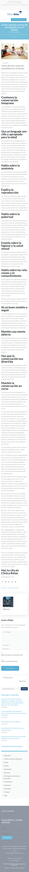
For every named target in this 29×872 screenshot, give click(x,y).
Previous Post (8, 677)
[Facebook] (9, 8)
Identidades (8, 769)
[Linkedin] (3, 8)
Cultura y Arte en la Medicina (13, 759)
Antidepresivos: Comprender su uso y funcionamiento (13, 729)
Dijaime (5, 587)
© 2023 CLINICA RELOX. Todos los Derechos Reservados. (14, 864)
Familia (17, 32)
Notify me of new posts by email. (9, 661)
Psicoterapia (8, 782)
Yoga (5, 795)
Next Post (22, 681)
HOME (11, 32)
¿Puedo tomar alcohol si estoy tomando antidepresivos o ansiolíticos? (13, 737)
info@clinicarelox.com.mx (9, 4)
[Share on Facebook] (2, 581)
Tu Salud (6, 792)
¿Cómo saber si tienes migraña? (11, 722)
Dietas (6, 762)
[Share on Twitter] (5, 581)
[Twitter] (6, 8)
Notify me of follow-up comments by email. (12, 655)
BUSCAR (24, 688)
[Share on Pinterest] (15, 581)
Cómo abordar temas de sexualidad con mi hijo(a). (13, 67)
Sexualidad (15, 587)
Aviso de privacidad (8, 811)
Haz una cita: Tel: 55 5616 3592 (21, 4)
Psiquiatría (7, 785)
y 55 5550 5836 (14, 860)
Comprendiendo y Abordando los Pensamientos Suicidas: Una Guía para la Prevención (14, 713)
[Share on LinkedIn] (12, 581)
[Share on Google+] (9, 581)
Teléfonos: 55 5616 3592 (14, 858)
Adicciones (7, 755)
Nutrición (7, 773)
